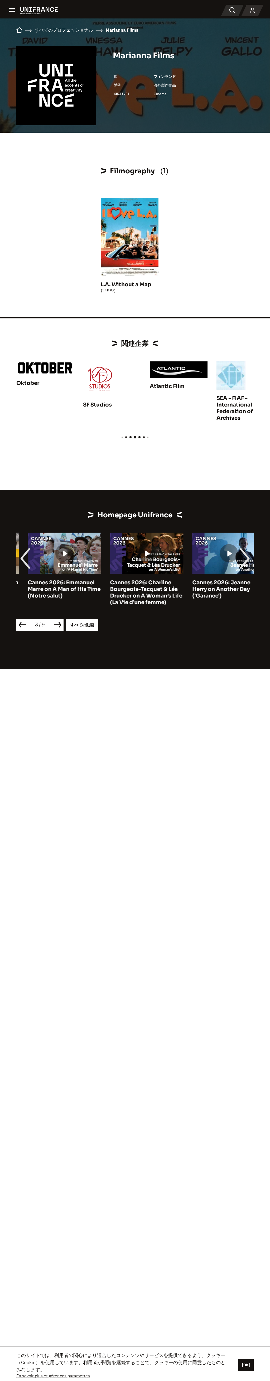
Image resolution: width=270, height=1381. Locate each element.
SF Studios (97, 405)
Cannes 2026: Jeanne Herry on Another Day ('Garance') (210, 589)
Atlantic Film (167, 386)
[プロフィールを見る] (252, 10)
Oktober (27, 383)
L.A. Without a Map (126, 284)
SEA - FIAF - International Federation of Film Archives (241, 408)
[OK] (246, 1365)
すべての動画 (82, 624)
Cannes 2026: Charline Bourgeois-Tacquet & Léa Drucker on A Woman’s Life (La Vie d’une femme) (135, 592)
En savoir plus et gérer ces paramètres (53, 1375)
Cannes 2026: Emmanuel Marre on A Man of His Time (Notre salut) (52, 589)
